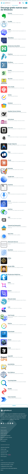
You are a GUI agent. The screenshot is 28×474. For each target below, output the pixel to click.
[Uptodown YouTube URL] (1, 423)
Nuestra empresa (4, 432)
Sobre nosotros (4, 430)
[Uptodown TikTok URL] (3, 423)
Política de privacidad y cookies (7, 464)
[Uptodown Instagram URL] (8, 423)
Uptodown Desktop (4, 0)
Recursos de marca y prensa (6, 437)
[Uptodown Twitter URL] (6, 423)
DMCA (2, 470)
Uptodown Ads (4, 452)
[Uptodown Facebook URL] (12, 423)
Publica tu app (3, 449)
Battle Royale (26, 0)
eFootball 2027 (19, 0)
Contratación (3, 441)
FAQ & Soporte (4, 456)
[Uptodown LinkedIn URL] (10, 423)
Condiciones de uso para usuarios (7, 462)
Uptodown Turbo (5, 454)
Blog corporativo (4, 439)
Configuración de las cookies (6, 466)
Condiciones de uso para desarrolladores (9, 468)
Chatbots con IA (14, 0)
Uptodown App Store (5, 447)
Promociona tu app (4, 451)
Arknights (9, 0)
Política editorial (4, 433)
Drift (22, 0)
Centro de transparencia (5, 435)
